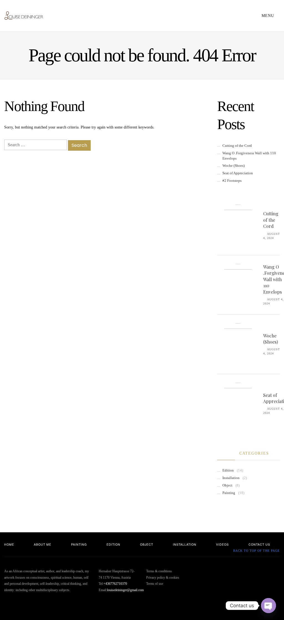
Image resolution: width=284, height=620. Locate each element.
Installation (231, 478)
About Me (42, 544)
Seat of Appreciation (237, 173)
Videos (222, 544)
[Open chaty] (268, 605)
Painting (228, 493)
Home (9, 544)
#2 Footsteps (232, 181)
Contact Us (259, 544)
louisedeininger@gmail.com (125, 590)
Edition (228, 470)
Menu (268, 16)
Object (227, 485)
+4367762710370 (115, 584)
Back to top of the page (256, 550)
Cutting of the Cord (237, 146)
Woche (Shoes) (233, 166)
